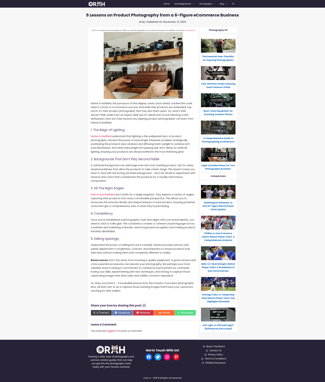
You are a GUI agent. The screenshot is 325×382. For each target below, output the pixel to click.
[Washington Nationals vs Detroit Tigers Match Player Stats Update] (218, 197)
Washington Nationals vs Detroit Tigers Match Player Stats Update (218, 206)
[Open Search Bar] (233, 4)
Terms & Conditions (215, 358)
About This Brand (215, 346)
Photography (205, 3)
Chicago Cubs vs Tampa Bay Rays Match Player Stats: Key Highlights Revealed (218, 298)
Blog (222, 3)
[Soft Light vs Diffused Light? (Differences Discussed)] (218, 319)
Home (166, 3)
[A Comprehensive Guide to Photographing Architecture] (218, 132)
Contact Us (215, 350)
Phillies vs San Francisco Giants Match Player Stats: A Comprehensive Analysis (218, 237)
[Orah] (97, 4)
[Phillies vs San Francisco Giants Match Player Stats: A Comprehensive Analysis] (218, 227)
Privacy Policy (215, 354)
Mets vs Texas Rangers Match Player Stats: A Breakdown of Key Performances (218, 267)
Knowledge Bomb (183, 3)
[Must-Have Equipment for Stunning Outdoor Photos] (218, 105)
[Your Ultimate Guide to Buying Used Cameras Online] (218, 78)
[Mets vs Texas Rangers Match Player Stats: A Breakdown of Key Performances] (218, 258)
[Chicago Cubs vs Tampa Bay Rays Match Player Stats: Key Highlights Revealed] (218, 289)
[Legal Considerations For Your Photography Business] (218, 159)
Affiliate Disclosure (215, 362)
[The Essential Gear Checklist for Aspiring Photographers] (218, 50)
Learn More (190, 30)
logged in (112, 331)
